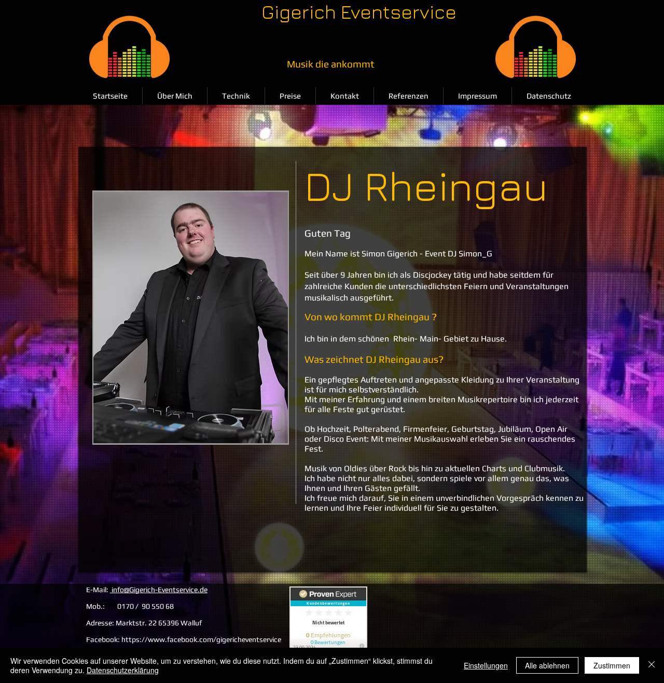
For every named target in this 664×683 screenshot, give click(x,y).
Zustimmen (611, 665)
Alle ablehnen (547, 665)
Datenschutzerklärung (123, 670)
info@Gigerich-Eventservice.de (159, 589)
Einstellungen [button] (486, 665)
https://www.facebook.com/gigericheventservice (201, 639)
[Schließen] (651, 665)
